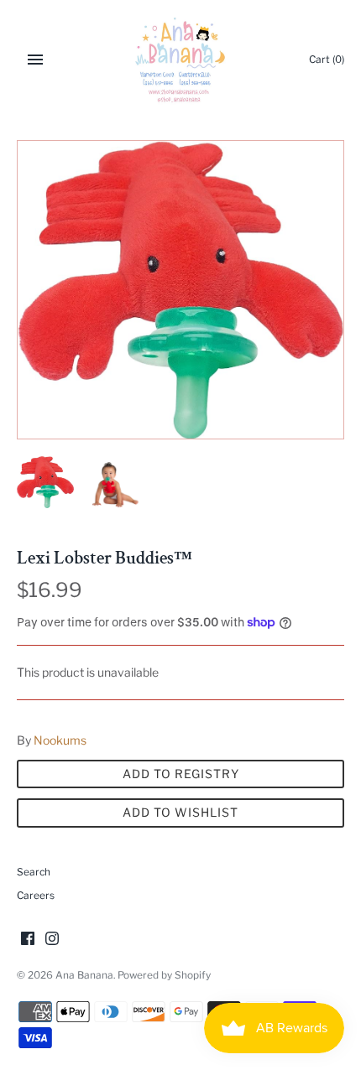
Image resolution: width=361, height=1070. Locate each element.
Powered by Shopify (164, 975)
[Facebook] (27, 940)
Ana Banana (84, 975)
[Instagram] (52, 940)
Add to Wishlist (180, 812)
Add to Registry (181, 773)
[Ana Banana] (180, 59)
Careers (36, 895)
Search (33, 872)
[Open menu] (35, 59)
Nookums (60, 740)
